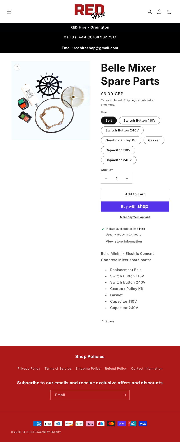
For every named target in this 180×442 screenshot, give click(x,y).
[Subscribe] (124, 395)
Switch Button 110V (140, 120)
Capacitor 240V (119, 160)
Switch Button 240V (122, 130)
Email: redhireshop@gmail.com (90, 48)
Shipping (130, 100)
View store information (124, 241)
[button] (9, 11)
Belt (109, 120)
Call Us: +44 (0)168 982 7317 (90, 37)
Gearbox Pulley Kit (121, 140)
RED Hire (29, 431)
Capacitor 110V (118, 150)
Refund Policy (116, 368)
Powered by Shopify (48, 431)
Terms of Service (58, 368)
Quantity (107, 169)
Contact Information (146, 368)
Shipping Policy (88, 368)
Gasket (154, 140)
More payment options (135, 217)
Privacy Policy (29, 368)
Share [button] (109, 321)
